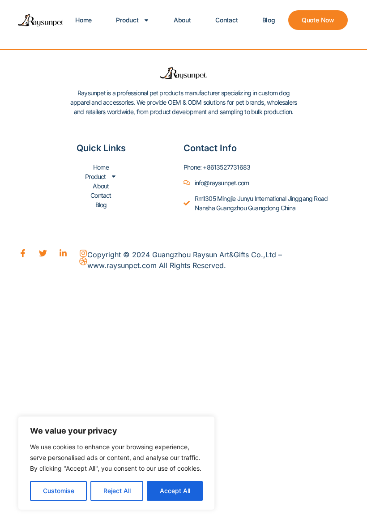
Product (127, 20)
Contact (226, 20)
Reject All (117, 490)
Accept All (175, 490)
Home (83, 20)
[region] (116, 463)
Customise (58, 490)
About (182, 20)
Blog (268, 20)
